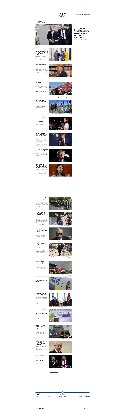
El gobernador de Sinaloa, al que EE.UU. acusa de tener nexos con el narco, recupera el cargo (41, 229)
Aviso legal (71, 399)
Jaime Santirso (37, 72)
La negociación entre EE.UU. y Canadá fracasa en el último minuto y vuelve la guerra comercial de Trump (41, 136)
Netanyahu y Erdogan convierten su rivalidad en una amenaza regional (41, 294)
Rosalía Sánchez (37, 59)
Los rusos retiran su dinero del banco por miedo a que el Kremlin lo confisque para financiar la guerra (41, 328)
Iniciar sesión (87, 14)
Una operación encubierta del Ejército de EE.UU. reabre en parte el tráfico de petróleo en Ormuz (44, 97)
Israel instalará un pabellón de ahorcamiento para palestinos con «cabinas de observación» (41, 358)
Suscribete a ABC (79, 14)
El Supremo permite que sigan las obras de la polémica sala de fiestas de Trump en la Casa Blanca (41, 246)
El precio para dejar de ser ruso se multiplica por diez (41, 199)
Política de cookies (60, 399)
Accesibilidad (75, 399)
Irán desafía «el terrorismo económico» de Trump (41, 83)
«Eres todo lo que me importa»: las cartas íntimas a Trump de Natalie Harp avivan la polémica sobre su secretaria (40, 215)
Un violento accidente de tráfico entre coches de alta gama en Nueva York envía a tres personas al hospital (41, 312)
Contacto (49, 399)
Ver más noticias (53, 372)
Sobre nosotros (45, 399)
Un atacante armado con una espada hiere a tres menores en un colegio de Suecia (41, 279)
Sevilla (64, 16)
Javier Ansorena (37, 224)
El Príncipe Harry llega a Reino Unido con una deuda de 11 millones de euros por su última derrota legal (81, 32)
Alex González (37, 206)
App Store (81, 396)
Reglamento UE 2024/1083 (81, 399)
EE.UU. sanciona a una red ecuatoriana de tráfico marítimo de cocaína (41, 151)
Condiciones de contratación (59, 400)
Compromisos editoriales (66, 400)
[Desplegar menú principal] (36, 14)
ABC (36, 126)
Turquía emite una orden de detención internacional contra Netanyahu (41, 343)
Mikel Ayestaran (37, 91)
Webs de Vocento (86, 408)
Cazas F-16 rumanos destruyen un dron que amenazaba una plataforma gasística (62, 97)
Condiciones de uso (66, 399)
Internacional (40, 22)
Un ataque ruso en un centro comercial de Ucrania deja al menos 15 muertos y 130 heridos (41, 263)
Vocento (41, 399)
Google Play (87, 396)
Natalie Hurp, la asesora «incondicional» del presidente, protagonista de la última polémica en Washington (52, 79)
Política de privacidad (54, 399)
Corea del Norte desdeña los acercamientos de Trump (41, 66)
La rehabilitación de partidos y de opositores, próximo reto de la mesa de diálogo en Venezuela (41, 166)
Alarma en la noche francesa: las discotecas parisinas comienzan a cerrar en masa (41, 119)
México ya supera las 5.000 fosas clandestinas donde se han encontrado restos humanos (41, 102)
